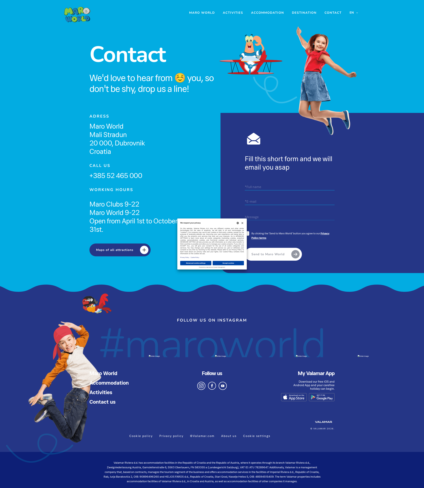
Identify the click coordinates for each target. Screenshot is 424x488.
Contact (333, 13)
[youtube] (222, 389)
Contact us (102, 402)
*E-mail (250, 201)
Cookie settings (256, 436)
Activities (233, 13)
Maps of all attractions (114, 250)
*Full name (253, 187)
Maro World (202, 13)
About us (229, 436)
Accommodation (267, 13)
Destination (304, 13)
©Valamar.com (202, 436)
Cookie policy (141, 436)
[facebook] (212, 389)
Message (252, 217)
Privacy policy (171, 436)
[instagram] (201, 389)
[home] (77, 15)
